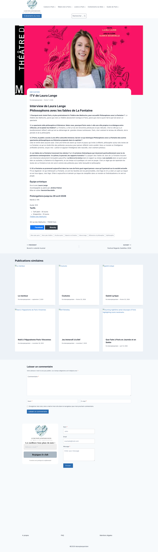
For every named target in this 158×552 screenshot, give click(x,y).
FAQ (62, 535)
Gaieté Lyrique (112, 296)
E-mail (84, 401)
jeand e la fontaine (71, 235)
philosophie (110, 235)
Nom (30, 401)
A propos (25, 535)
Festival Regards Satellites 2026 (119, 246)
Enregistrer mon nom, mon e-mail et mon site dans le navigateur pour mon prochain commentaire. (61, 406)
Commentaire (33, 376)
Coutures (66, 296)
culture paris (59, 235)
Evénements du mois (32, 16)
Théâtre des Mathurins (38, 217)
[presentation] (35, 278)
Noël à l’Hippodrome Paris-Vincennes (34, 340)
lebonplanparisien (37, 100)
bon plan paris (35, 92)
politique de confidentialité (44, 460)
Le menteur (23, 296)
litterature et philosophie (96, 235)
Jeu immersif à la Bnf (71, 340)
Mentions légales (106, 535)
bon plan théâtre (47, 235)
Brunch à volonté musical (36, 246)
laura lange (83, 235)
